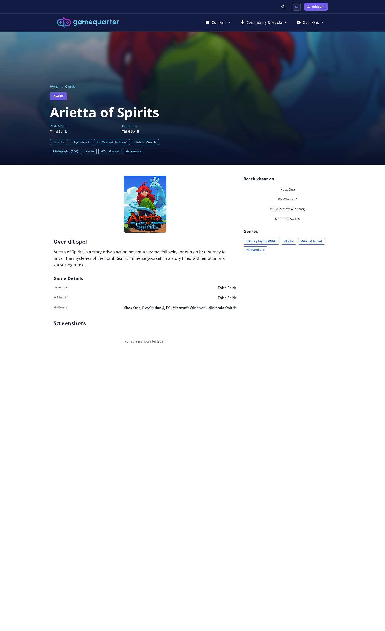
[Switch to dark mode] (297, 7)
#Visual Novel (110, 151)
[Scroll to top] (375, 603)
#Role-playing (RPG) (65, 151)
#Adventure (133, 151)
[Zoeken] (283, 7)
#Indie (90, 151)
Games (70, 86)
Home (54, 86)
